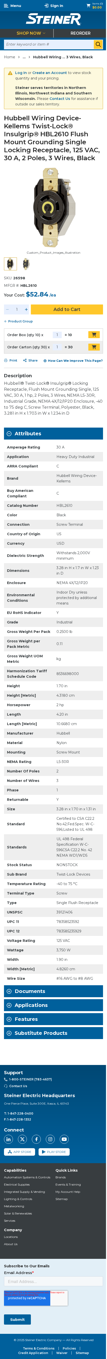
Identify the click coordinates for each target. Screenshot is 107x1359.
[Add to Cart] (94, 334)
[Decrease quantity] (7, 309)
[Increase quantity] (26, 309)
